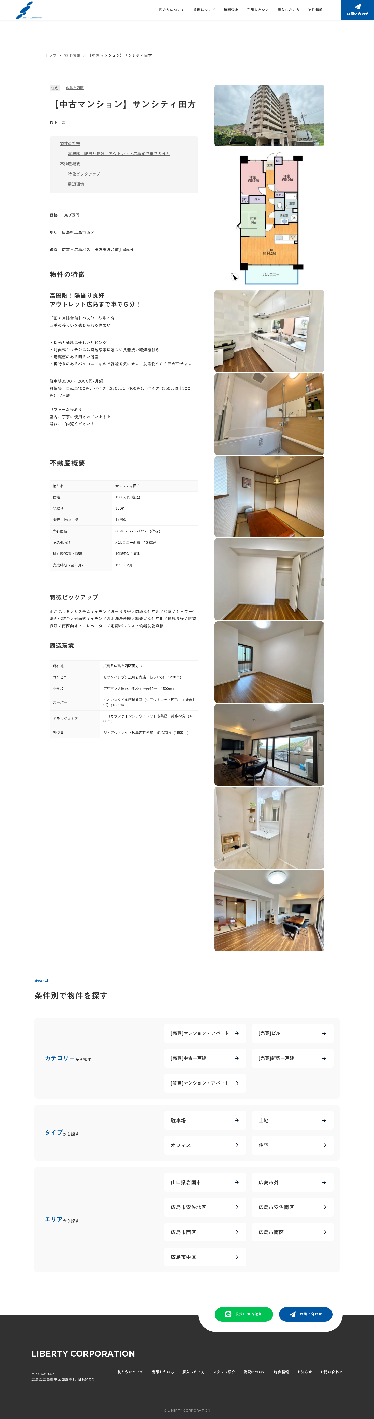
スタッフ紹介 (224, 1372)
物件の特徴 (70, 143)
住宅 (54, 88)
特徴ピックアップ (84, 174)
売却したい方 (258, 10)
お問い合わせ (331, 1372)
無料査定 (231, 10)
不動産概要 (70, 164)
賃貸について (204, 10)
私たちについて (172, 10)
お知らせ (304, 1372)
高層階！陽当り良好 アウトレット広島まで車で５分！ (119, 154)
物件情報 (315, 10)
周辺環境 (76, 184)
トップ (50, 55)
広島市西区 (75, 88)
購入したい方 (288, 10)
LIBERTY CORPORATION (83, 1354)
